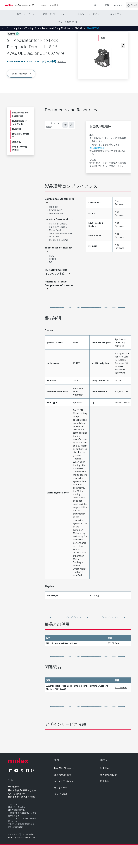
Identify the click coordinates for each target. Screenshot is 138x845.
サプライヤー (60, 787)
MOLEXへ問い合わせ (64, 768)
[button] (123, 45)
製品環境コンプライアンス (19, 122)
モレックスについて (68, 22)
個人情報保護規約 (109, 774)
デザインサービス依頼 (19, 148)
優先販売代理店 (97, 147)
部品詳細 (16, 128)
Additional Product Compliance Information (59, 283)
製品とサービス (24, 14)
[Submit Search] (95, 5)
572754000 (113, 643)
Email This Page (19, 73)
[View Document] (65, 125)
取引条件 (104, 781)
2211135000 (121, 687)
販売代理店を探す (62, 774)
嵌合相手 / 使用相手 (20, 135)
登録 (107, 5)
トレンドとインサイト (88, 14)
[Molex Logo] (19, 5)
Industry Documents (57, 219)
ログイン (118, 5)
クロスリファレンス (64, 781)
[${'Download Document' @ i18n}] (71, 125)
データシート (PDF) (52, 125)
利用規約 (104, 768)
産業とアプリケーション (55, 14)
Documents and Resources (20, 114)
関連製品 (16, 141)
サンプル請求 (60, 794)
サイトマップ (13, 834)
